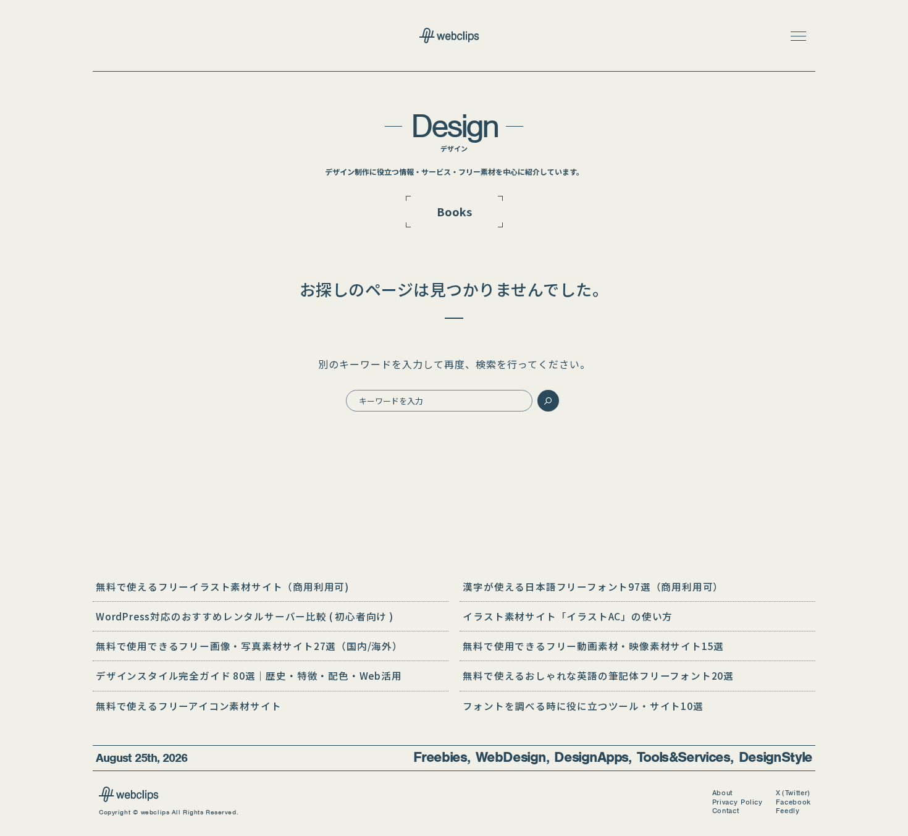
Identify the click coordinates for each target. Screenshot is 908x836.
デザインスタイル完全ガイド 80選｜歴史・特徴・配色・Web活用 (249, 675)
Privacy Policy (737, 802)
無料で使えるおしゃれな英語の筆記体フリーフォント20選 (598, 675)
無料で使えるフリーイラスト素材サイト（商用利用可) (222, 586)
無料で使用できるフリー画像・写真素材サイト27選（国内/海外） (249, 645)
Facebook (793, 802)
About (722, 793)
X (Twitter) (793, 793)
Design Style (775, 757)
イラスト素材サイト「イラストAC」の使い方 (568, 616)
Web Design (511, 757)
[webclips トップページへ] (454, 37)
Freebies (440, 757)
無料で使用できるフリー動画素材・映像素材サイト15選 (593, 645)
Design (454, 126)
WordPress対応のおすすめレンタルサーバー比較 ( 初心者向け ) (244, 616)
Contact (725, 811)
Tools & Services (683, 757)
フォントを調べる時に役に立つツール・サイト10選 (583, 705)
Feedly (788, 811)
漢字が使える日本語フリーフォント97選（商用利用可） (593, 586)
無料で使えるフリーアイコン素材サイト (188, 705)
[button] (798, 35)
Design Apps (591, 757)
